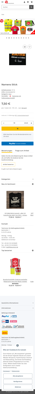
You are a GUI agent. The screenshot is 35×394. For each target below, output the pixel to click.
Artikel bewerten (8, 164)
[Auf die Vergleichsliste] (25, 47)
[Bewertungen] (15, 283)
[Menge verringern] (4, 123)
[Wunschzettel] (28, 2)
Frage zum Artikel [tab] (22, 151)
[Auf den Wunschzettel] (30, 47)
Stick (9, 94)
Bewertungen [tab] (6, 151)
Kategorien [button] (5, 179)
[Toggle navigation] (2, 1)
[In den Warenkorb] (2, 42)
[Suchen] (31, 7)
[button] (24, 2)
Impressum (6, 371)
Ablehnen (18, 387)
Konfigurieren (18, 381)
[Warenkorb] (32, 2)
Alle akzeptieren (18, 376)
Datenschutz (16, 371)
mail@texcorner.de (12, 247)
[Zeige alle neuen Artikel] (33, 184)
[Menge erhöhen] (31, 123)
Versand (24, 108)
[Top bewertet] (33, 250)
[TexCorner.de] (9, 2)
